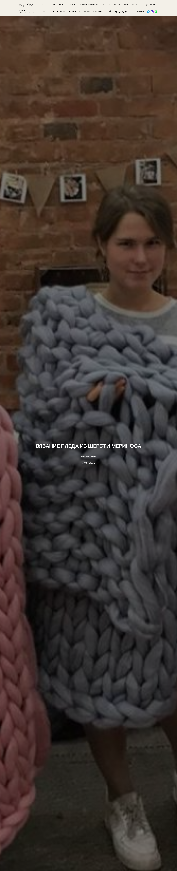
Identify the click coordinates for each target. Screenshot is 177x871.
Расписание (45, 12)
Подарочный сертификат (94, 12)
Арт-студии (58, 5)
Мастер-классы (59, 12)
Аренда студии (75, 12)
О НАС (135, 5)
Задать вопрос (150, 5)
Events (72, 5)
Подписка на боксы (118, 5)
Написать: (141, 12)
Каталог (44, 5)
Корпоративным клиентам (92, 5)
